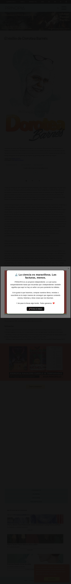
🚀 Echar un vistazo (35, 309)
